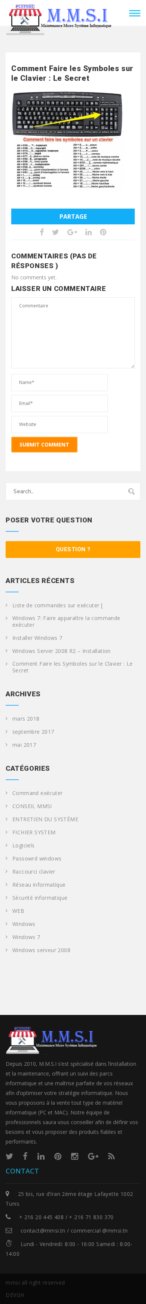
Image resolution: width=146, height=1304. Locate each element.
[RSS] (111, 1156)
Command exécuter (37, 793)
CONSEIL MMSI (32, 806)
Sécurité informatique (39, 898)
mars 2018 (26, 718)
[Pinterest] (57, 1156)
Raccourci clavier (33, 871)
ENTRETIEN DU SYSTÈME (45, 819)
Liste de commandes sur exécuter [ (57, 605)
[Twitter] (9, 1156)
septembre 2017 (33, 731)
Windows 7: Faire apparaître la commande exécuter (66, 621)
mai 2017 (24, 745)
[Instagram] (74, 1156)
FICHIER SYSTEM (34, 832)
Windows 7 (26, 937)
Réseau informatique (39, 884)
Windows (24, 924)
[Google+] (93, 1156)
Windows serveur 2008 (41, 950)
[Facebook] (25, 1156)
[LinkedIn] (41, 1156)
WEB (18, 911)
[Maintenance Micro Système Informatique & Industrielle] (60, 12)
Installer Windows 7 (37, 638)
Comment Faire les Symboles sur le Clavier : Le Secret (72, 667)
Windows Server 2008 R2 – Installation (61, 651)
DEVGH (15, 1294)
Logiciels (23, 845)
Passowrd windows (36, 858)
